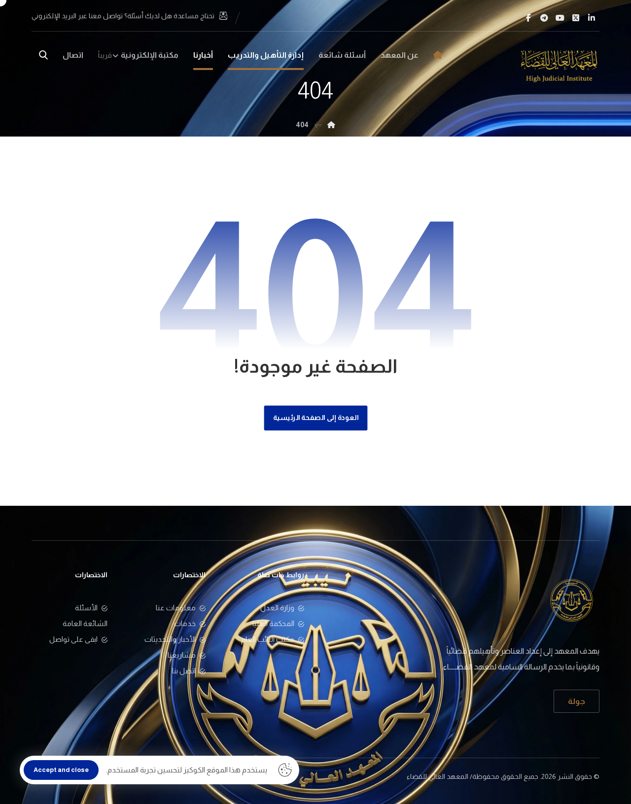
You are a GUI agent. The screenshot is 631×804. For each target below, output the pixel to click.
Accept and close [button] (61, 769)
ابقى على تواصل (73, 639)
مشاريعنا (182, 655)
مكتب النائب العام (267, 639)
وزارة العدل (277, 607)
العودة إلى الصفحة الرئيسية (315, 417)
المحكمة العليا (273, 623)
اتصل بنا (184, 670)
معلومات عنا (176, 607)
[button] (591, 18)
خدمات (185, 623)
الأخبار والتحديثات (170, 639)
